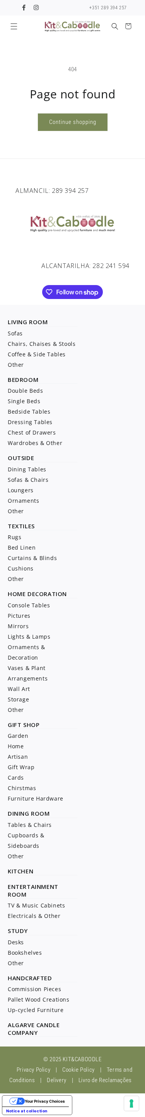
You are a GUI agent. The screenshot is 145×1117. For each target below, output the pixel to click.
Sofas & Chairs (28, 479)
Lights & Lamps (29, 636)
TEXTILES (21, 526)
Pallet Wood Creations (39, 999)
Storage (18, 699)
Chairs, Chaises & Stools (41, 343)
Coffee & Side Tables (37, 354)
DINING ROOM (29, 813)
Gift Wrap (21, 767)
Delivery (57, 1080)
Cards (16, 777)
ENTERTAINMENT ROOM (33, 890)
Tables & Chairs (30, 824)
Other (16, 364)
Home (16, 746)
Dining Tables (27, 469)
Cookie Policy (78, 1069)
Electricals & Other (34, 915)
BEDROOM (23, 379)
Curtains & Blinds (32, 558)
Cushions (21, 568)
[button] (13, 26)
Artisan (18, 756)
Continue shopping (72, 122)
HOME (17, 594)
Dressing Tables (30, 422)
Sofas (15, 333)
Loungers (21, 490)
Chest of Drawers (32, 432)
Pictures (19, 615)
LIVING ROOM (28, 322)
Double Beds (25, 390)
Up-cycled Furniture (35, 1010)
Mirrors (18, 626)
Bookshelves (25, 952)
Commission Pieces (34, 989)
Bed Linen (22, 547)
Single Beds (24, 401)
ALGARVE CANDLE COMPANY (34, 1028)
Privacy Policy (33, 1069)
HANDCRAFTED (30, 978)
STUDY (18, 931)
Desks (16, 942)
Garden (18, 735)
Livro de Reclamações (105, 1080)
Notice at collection (27, 1110)
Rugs (14, 537)
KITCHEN (20, 871)
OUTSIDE (21, 458)
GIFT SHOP (23, 725)
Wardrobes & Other (35, 443)
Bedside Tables (29, 411)
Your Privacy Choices (45, 1101)
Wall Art (19, 689)
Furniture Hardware (35, 798)
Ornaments (23, 500)
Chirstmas (22, 788)
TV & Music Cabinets (36, 905)
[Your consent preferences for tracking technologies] (131, 1103)
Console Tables (29, 605)
